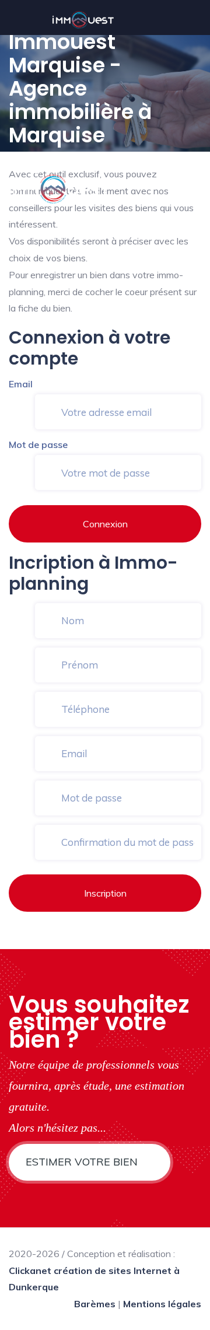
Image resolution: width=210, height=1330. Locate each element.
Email (21, 384)
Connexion (105, 524)
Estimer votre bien (83, 1161)
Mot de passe (38, 444)
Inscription (105, 893)
